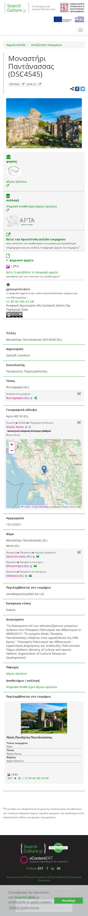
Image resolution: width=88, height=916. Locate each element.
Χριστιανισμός (16, 556)
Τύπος (10, 381)
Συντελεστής (15, 365)
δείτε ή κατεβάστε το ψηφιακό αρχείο (32, 272)
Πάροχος (12, 667)
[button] (44, 469)
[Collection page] (8, 196)
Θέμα (10, 534)
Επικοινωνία (14, 877)
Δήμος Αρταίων (16, 181)
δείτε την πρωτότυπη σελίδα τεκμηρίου (35, 239)
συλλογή (12, 200)
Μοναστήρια (15, 566)
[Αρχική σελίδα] (29, 7)
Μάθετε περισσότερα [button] (24, 907)
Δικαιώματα (15, 619)
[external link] (7, 186)
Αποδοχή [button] (68, 900)
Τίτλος (11, 333)
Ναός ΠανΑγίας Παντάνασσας (29, 737)
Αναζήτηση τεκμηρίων (46, 45)
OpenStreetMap (41, 506)
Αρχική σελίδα (16, 45)
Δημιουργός (14, 349)
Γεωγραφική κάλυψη (21, 410)
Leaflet (26, 506)
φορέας (11, 161)
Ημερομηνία (15, 518)
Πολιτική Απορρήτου (36, 877)
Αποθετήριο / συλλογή (22, 681)
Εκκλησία (12, 576)
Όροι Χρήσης (57, 877)
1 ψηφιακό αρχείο (20, 260)
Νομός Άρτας (15, 427)
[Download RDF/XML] (23, 84)
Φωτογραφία (15, 398)
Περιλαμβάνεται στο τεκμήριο (28, 587)
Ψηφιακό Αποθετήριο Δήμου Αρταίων (31, 206)
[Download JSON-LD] (39, 84)
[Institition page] (8, 157)
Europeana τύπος (18, 603)
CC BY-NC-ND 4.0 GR (20, 301)
